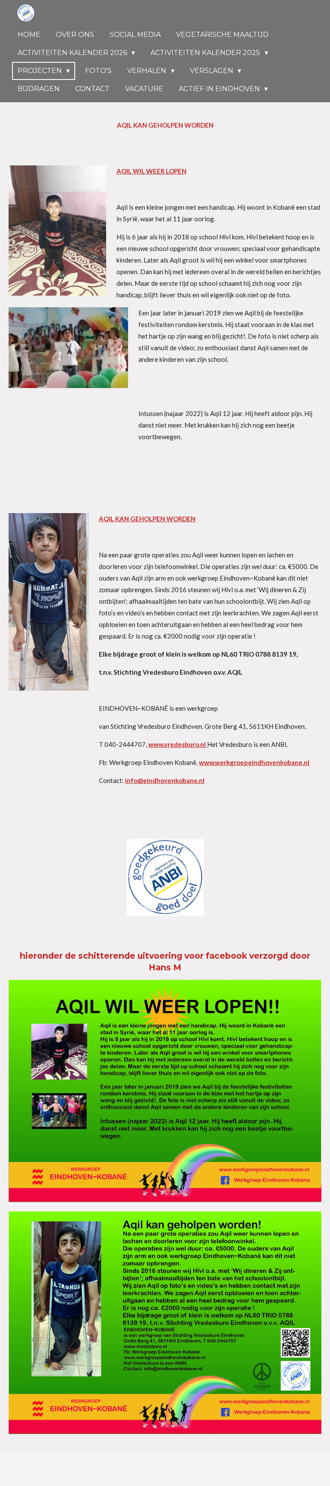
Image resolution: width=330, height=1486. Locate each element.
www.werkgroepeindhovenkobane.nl (254, 762)
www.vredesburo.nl (177, 744)
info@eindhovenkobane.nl (165, 780)
